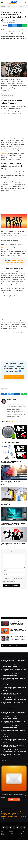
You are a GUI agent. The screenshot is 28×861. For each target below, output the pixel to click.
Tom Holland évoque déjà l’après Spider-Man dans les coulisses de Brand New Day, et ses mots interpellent (14, 689)
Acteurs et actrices (18, 813)
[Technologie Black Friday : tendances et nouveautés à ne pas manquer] (5, 631)
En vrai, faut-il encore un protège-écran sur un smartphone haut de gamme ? (13, 694)
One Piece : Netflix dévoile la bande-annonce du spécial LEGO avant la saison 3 (14, 674)
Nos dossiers (4, 811)
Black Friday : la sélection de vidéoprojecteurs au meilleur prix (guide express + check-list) (18, 623)
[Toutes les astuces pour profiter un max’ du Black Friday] (14, 534)
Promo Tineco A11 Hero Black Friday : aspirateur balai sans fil (11, 461)
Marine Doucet (8, 20)
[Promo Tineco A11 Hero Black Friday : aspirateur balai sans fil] (14, 452)
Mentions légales (20, 833)
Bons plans (9, 6)
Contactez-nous (14, 799)
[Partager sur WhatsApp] (24, 25)
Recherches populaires (11, 833)
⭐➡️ (14, 376)
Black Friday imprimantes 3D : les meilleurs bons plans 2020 (13, 503)
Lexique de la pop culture (14, 811)
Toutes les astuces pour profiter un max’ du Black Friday (13, 544)
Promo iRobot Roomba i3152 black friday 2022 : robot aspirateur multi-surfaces (13, 441)
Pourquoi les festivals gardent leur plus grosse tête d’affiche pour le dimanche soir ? (14, 679)
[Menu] (2, 2)
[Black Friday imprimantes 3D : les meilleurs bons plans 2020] (14, 494)
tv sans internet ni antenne (13, 816)
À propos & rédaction (18, 831)
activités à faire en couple (7, 814)
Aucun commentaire (12, 22)
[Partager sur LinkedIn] (19, 25)
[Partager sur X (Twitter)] (14, 25)
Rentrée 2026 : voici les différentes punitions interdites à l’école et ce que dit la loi (13, 665)
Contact (3, 834)
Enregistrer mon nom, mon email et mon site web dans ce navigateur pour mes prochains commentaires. (13, 580)
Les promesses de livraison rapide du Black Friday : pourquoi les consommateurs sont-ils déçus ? (18, 638)
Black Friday (14, 6)
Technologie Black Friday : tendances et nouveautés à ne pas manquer (18, 631)
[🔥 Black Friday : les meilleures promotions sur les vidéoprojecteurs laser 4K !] (14, 514)
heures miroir (9, 818)
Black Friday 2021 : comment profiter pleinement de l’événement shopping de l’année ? (12, 483)
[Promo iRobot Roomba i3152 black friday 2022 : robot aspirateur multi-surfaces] (14, 432)
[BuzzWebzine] (14, 2)
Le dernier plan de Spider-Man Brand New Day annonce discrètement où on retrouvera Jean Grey (14, 698)
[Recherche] (26, 2)
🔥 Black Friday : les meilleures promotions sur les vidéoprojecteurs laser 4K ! (13, 523)
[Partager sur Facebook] (10, 25)
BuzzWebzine (3, 6)
